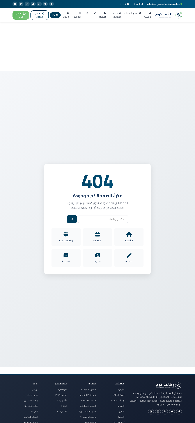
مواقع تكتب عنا (31, 406)
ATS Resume (61, 395)
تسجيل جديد (19, 15)
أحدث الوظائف (117, 15)
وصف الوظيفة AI (88, 417)
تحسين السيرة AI (88, 389)
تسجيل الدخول (39, 15)
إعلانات (64, 406)
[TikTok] (33, 4)
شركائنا (66, 16)
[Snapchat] (39, 4)
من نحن (35, 389)
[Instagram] (27, 4)
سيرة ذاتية (62, 389)
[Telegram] (14, 4)
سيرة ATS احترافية (88, 395)
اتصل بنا (34, 411)
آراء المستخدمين (30, 400)
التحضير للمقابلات (88, 406)
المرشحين (76, 16)
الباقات (121, 417)
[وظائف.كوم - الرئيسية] (169, 15)
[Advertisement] (97, 46)
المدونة (120, 406)
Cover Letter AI (88, 400)
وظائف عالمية (117, 400)
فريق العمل (32, 395)
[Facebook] (51, 4)
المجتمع (102, 16)
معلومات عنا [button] (132, 13)
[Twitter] (45, 4)
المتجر (121, 411)
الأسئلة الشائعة (31, 417)
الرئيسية (147, 16)
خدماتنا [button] (88, 13)
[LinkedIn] (21, 4)
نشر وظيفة (62, 400)
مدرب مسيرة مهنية (87, 411)
